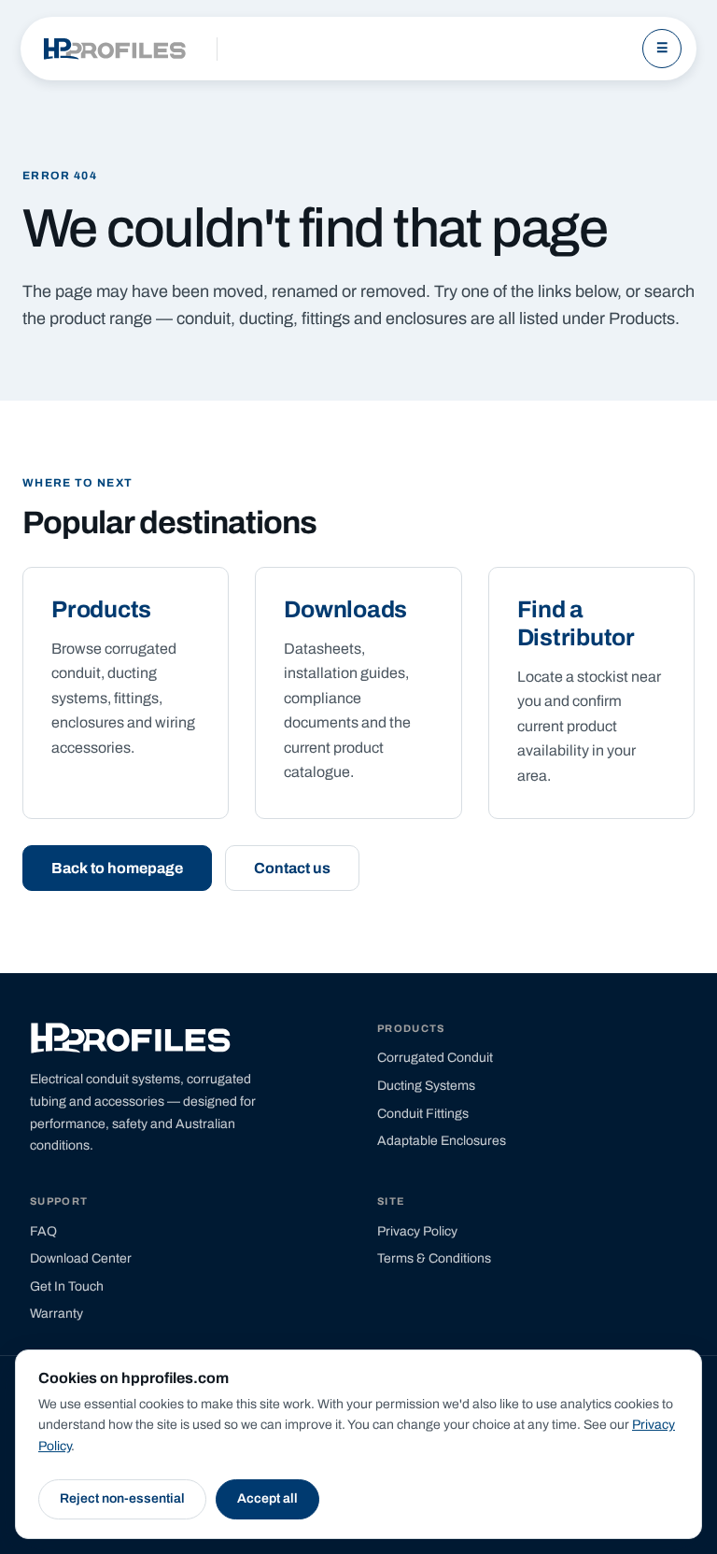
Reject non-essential (122, 1498)
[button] (117, 868)
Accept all (267, 1498)
